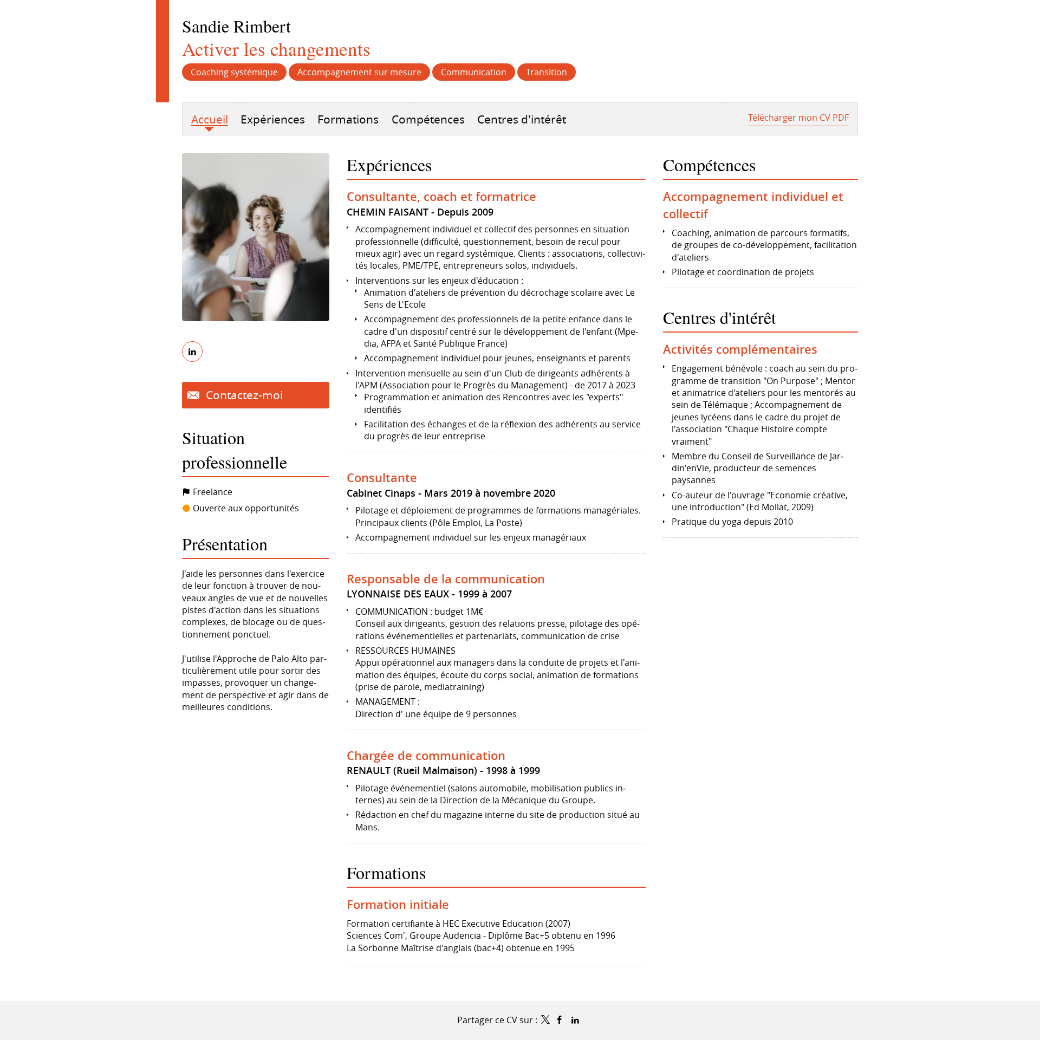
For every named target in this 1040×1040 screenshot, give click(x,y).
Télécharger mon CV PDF (798, 117)
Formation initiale (398, 904)
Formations (386, 872)
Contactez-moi (243, 394)
